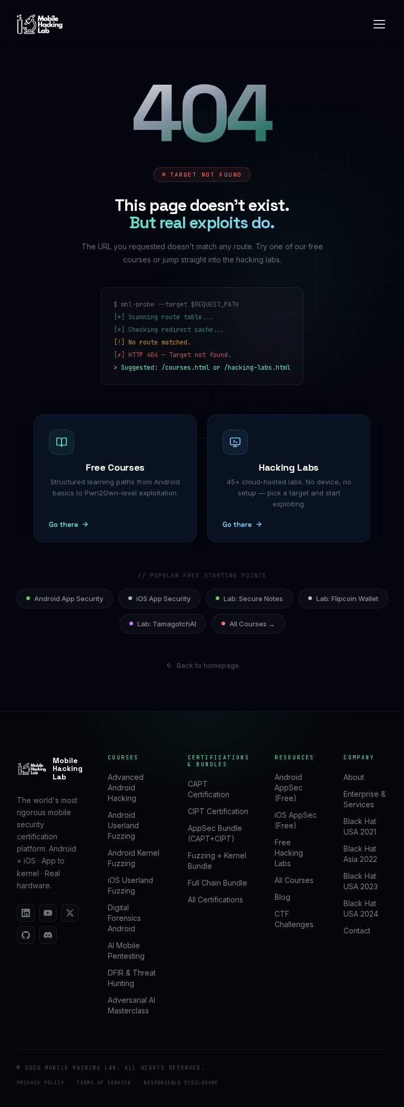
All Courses (294, 880)
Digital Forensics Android (124, 918)
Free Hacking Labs (289, 853)
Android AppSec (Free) (288, 788)
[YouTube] (48, 913)
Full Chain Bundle (217, 882)
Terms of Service (104, 1083)
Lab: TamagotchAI (166, 623)
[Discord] (48, 935)
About (354, 777)
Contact (357, 930)
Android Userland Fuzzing (123, 825)
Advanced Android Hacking (126, 788)
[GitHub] (26, 935)
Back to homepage (208, 665)
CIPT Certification (218, 811)
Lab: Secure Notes (253, 598)
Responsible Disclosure (181, 1083)
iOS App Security (163, 598)
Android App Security (68, 598)
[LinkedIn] (26, 913)
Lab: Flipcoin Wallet (347, 598)
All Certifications (215, 899)
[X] (70, 913)
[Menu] (379, 24)
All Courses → (252, 623)
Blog (282, 896)
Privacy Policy (40, 1083)
